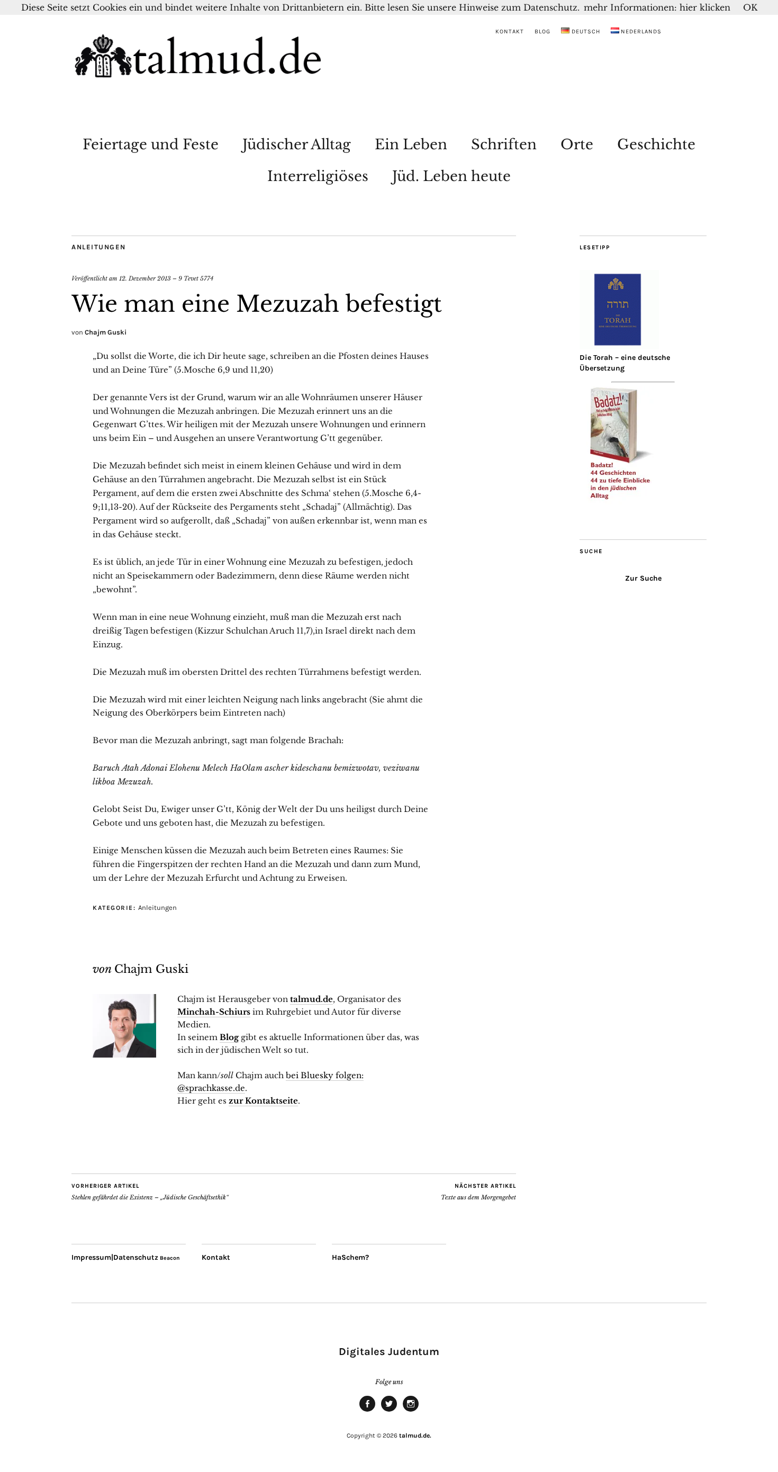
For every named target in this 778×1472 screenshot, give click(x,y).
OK (750, 7)
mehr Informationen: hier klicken (657, 7)
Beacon (170, 1257)
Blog (542, 31)
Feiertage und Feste (151, 144)
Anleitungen (98, 247)
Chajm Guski (105, 332)
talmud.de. (415, 1435)
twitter (389, 1411)
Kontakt (509, 31)
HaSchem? (350, 1257)
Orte (576, 144)
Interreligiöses (317, 176)
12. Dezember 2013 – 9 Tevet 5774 (166, 278)
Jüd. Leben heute (451, 176)
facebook (367, 1411)
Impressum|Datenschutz (114, 1257)
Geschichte (656, 144)
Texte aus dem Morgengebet (478, 1191)
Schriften (504, 144)
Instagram (411, 1411)
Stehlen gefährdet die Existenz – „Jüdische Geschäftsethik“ (150, 1191)
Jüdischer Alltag (296, 144)
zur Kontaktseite (263, 1101)
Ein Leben (411, 144)
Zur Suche (643, 578)
